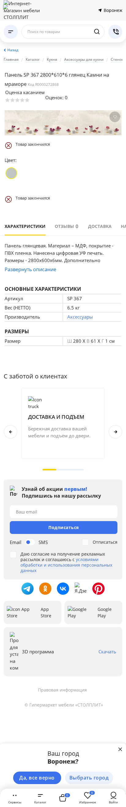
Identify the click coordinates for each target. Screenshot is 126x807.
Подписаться (63, 527)
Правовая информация (62, 690)
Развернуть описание (30, 269)
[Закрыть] (120, 749)
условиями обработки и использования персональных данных (66, 565)
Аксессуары (80, 317)
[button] (49, 469)
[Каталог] (11, 32)
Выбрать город (89, 777)
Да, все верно (37, 777)
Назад (12, 50)
